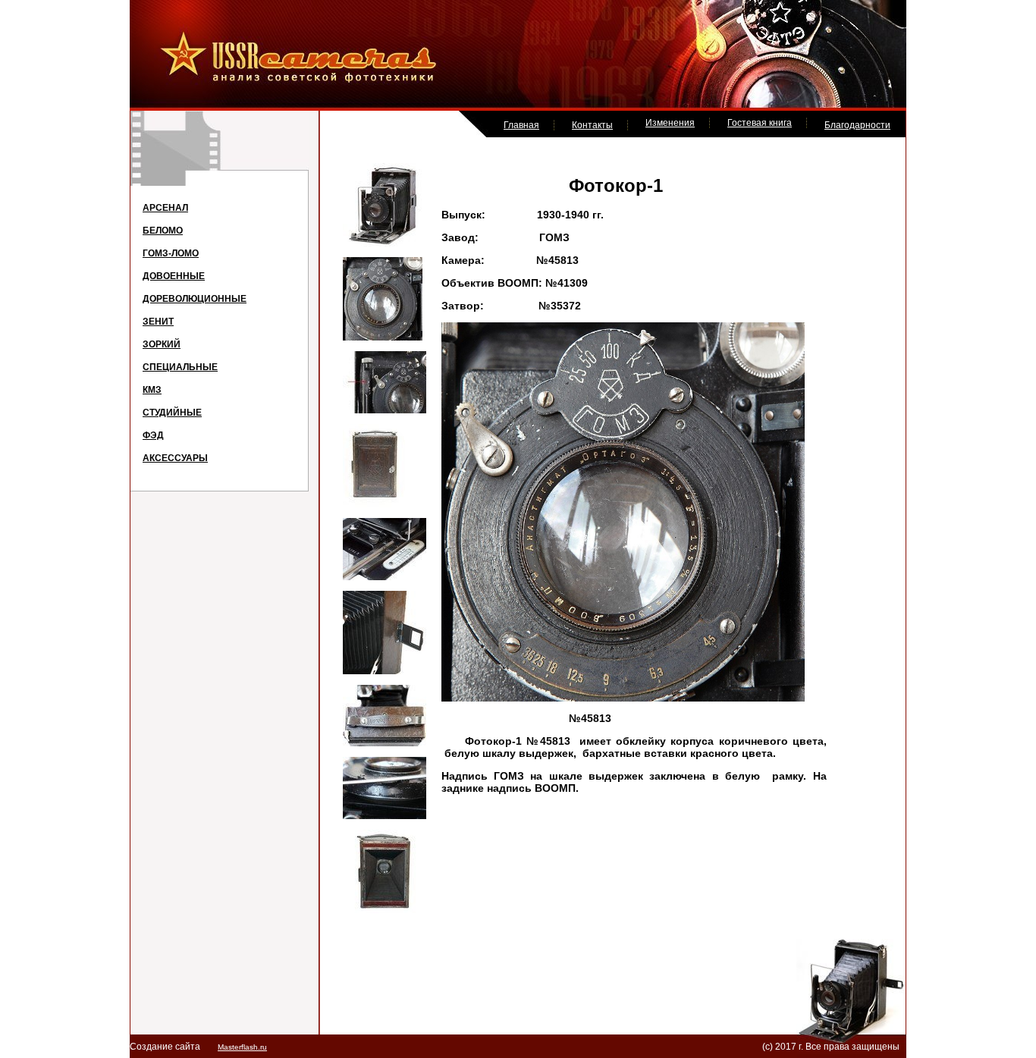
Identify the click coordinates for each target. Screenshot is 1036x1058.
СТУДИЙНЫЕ (172, 412)
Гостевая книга (759, 123)
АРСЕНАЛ (165, 207)
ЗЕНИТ (158, 321)
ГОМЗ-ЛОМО (171, 253)
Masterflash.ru (242, 1047)
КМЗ (152, 390)
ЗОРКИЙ (162, 344)
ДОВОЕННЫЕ (174, 276)
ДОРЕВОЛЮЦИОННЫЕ (194, 299)
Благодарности (857, 125)
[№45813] (383, 243)
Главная (521, 125)
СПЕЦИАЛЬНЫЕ (180, 367)
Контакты (592, 125)
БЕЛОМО (163, 230)
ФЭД (153, 435)
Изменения (670, 123)
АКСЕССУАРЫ (175, 458)
